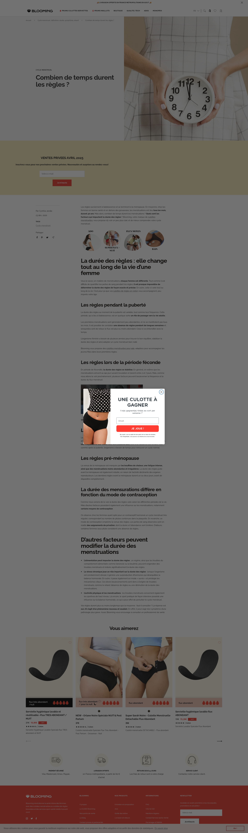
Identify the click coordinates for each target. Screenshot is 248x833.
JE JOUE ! (137, 428)
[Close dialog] (161, 392)
